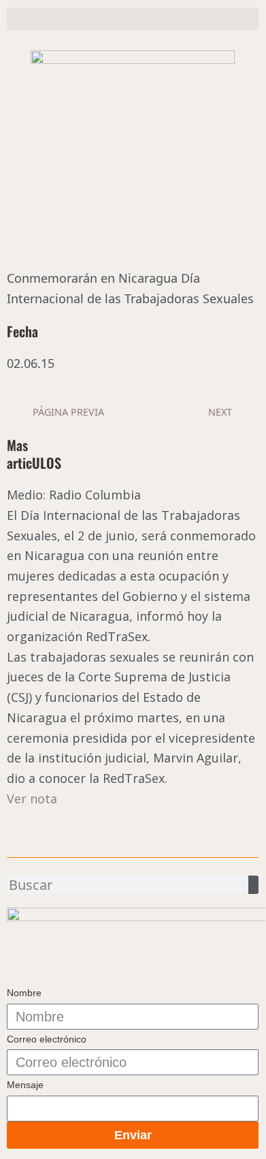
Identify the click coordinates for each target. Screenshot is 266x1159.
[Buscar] (253, 885)
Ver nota (32, 798)
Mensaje (25, 1084)
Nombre (24, 992)
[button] (133, 18)
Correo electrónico (46, 1039)
